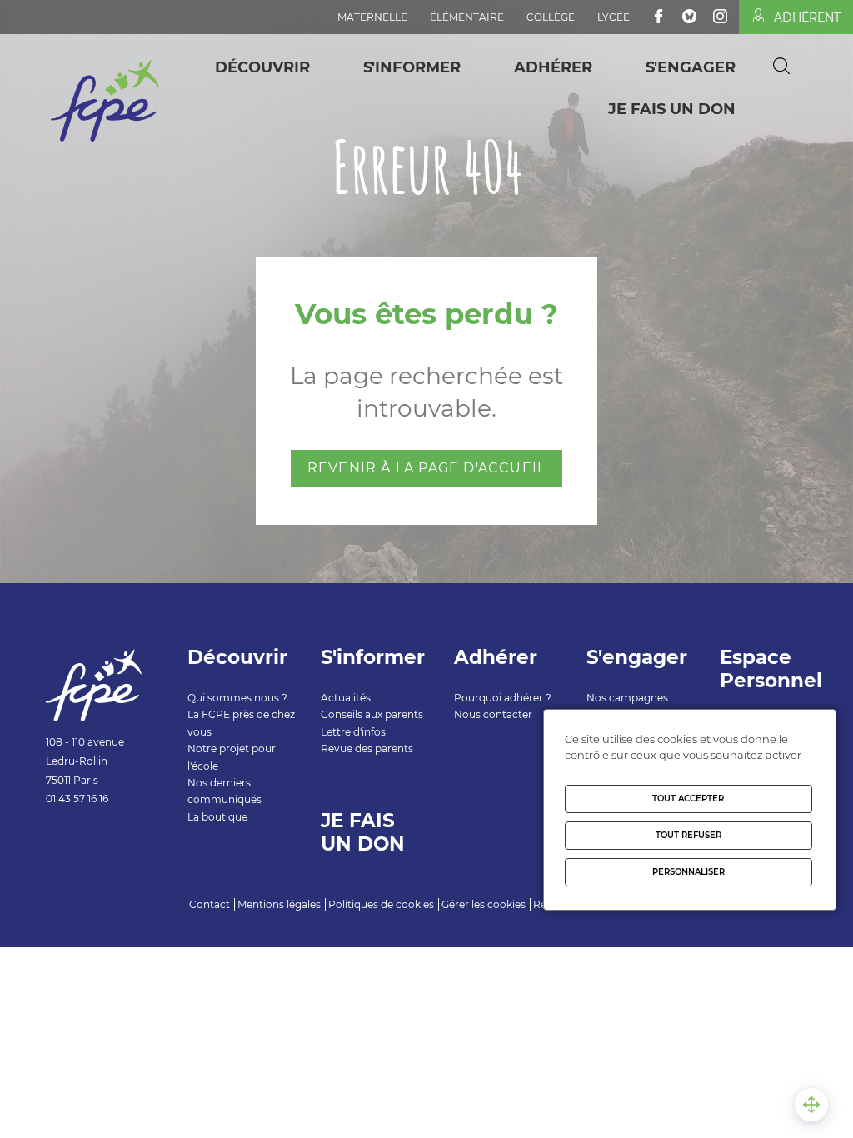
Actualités (346, 697)
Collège (550, 17)
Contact (209, 904)
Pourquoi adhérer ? (502, 697)
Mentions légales (279, 904)
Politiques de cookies (381, 904)
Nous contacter (493, 714)
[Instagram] (720, 16)
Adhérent (807, 17)
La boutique (217, 817)
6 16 (99, 798)
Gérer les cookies (483, 904)
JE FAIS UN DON (672, 109)
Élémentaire (467, 17)
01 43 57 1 (68, 798)
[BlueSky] (689, 16)
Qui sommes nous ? (237, 697)
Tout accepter (688, 798)
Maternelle (372, 17)
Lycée (613, 17)
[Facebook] (658, 16)
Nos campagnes (627, 697)
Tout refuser (688, 835)
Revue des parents (367, 748)
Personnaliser (688, 871)
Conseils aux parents (372, 714)
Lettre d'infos (353, 732)
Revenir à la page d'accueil (426, 468)
